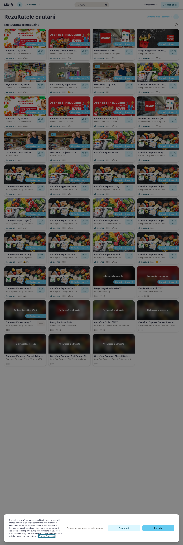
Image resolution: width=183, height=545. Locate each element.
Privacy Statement (47, 536)
